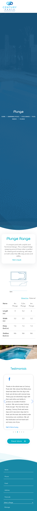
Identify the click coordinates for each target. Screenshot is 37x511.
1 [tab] (18, 349)
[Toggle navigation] (32, 6)
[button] (4, 401)
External (32, 298)
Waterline (24, 298)
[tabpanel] (18, 353)
